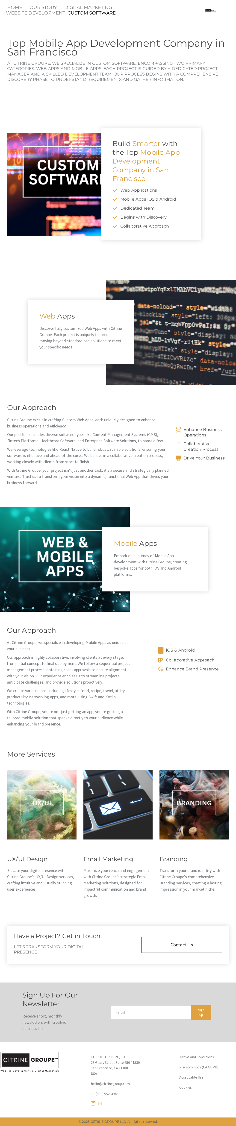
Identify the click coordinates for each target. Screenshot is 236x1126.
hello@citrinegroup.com (110, 1083)
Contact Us (182, 945)
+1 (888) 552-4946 (104, 1093)
